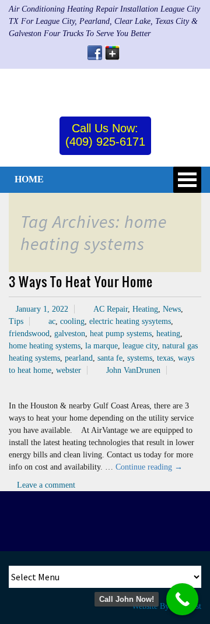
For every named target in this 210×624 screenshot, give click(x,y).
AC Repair (110, 309)
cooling (72, 321)
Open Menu (187, 180)
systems (139, 358)
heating (168, 333)
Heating (145, 309)
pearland (79, 358)
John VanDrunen (133, 370)
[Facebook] (95, 52)
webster (68, 370)
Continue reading (149, 467)
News (172, 309)
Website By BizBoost (166, 606)
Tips (16, 321)
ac (51, 321)
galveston (69, 333)
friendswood (29, 333)
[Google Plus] (112, 52)
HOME (29, 179)
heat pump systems (121, 333)
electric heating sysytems (130, 321)
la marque (101, 345)
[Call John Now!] (182, 599)
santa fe (110, 358)
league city (140, 345)
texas (165, 358)
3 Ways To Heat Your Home (81, 281)
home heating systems (44, 345)
